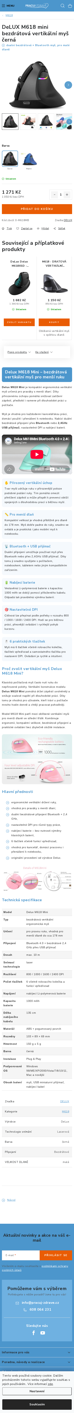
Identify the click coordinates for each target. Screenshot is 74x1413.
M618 (65, 1111)
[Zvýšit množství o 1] (67, 194)
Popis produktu (17, 352)
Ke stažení (42, 352)
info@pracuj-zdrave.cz (40, 1302)
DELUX (68, 220)
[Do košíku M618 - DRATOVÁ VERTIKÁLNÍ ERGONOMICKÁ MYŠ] (54, 322)
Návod (11, 1200)
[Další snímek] (68, 85)
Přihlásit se (55, 1255)
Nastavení (37, 1391)
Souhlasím (37, 1404)
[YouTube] (42, 1333)
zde (50, 1384)
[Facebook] (33, 1333)
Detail (19, 322)
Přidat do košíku (37, 209)
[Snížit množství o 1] (54, 194)
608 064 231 (40, 1309)
